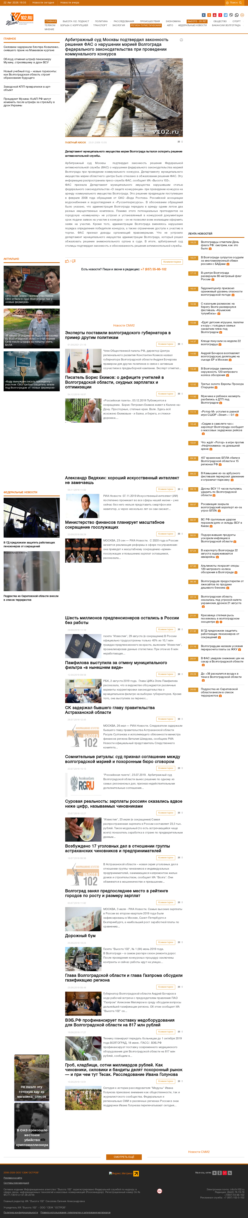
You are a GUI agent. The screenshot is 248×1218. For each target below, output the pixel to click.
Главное (10, 39)
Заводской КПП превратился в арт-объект (27, 88)
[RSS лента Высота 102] (230, 1173)
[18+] (242, 15)
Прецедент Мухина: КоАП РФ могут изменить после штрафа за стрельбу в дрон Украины (29, 102)
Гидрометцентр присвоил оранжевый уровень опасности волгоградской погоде (221, 291)
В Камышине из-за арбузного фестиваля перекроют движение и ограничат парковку (222, 476)
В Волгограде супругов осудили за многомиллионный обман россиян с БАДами (222, 260)
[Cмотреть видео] (220, 622)
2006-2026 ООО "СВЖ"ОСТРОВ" (21, 1173)
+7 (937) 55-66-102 (153, 269)
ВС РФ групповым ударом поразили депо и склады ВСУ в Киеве (221, 522)
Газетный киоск (75, 143)
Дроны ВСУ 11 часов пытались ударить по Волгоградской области (221, 492)
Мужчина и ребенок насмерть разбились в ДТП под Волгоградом (221, 399)
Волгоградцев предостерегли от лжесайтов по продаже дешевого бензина (222, 584)
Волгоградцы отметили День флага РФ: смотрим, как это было (220, 245)
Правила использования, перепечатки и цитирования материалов (75, 1213)
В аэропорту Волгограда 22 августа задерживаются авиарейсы (219, 553)
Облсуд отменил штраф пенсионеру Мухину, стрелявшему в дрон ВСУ (27, 61)
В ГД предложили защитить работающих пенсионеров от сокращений (220, 634)
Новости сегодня (43, 3)
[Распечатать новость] (181, 39)
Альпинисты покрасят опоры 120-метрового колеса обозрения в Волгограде (220, 569)
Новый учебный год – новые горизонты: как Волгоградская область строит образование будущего (30, 74)
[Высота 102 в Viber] (231, 15)
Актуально (11, 259)
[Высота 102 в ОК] (209, 15)
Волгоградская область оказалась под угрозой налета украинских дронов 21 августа (221, 600)
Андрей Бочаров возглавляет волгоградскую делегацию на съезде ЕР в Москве (220, 356)
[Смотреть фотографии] (210, 248)
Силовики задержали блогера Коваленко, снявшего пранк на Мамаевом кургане (31, 49)
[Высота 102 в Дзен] (220, 15)
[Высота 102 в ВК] (204, 15)
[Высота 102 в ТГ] (226, 15)
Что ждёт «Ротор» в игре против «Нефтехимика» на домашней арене (222, 445)
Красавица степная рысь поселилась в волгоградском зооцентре (220, 618)
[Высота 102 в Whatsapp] (237, 15)
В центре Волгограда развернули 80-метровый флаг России (221, 276)
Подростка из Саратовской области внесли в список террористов (219, 692)
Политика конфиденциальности (21, 1213)
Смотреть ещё (124, 1157)
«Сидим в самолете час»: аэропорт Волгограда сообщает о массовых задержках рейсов (222, 427)
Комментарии (172, 262)
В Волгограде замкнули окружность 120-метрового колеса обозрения (219, 372)
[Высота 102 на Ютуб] (215, 15)
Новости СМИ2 (124, 325)
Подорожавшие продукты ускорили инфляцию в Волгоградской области (218, 538)
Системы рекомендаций (16, 1183)
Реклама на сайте (13, 1178)
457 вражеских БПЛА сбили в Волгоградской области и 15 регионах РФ (220, 461)
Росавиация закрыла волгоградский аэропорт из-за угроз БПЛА (221, 507)
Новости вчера (69, 3)
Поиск (234, 3)
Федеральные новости (20, 492)
